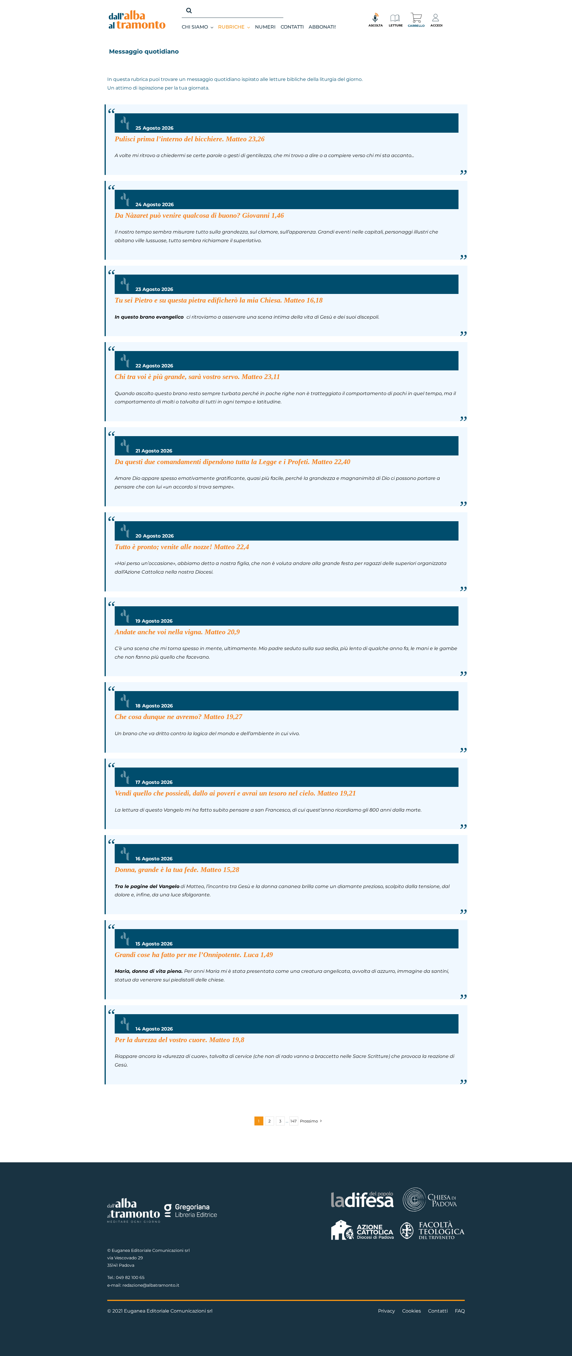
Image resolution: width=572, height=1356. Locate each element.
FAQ (460, 1311)
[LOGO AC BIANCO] (362, 1221)
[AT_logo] (137, 12)
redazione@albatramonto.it (150, 1285)
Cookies (411, 1311)
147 (293, 1121)
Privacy (386, 1311)
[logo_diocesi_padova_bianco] (430, 1188)
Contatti (438, 1311)
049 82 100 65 (130, 1277)
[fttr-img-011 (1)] (432, 1223)
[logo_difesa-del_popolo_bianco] (362, 1192)
